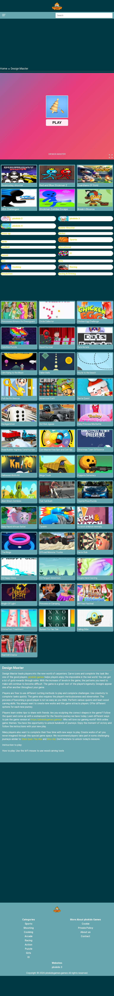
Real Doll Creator (9, 655)
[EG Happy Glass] (19, 574)
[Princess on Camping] (57, 600)
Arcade (28, 936)
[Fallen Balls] (57, 369)
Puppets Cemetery (86, 475)
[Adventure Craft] (57, 395)
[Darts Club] (95, 549)
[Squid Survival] (57, 343)
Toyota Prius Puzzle (87, 501)
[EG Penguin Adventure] (57, 574)
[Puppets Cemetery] (95, 472)
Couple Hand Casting (87, 578)
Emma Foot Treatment (12, 629)
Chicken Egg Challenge (88, 321)
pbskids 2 (17, 218)
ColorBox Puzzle (9, 347)
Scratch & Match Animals (89, 526)
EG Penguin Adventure (50, 578)
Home (3, 68)
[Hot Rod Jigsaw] (57, 420)
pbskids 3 (75, 218)
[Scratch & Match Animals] (95, 523)
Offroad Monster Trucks (51, 552)
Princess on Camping (49, 603)
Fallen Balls (44, 373)
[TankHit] (57, 523)
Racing (73, 267)
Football (5, 247)
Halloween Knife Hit (10, 475)
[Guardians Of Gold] (95, 181)
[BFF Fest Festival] (95, 600)
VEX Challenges (10, 209)
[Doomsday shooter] (19, 181)
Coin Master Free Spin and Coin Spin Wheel (59, 449)
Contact (85, 936)
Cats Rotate (83, 347)
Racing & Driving (67, 273)
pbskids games (36, 677)
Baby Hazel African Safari (13, 526)
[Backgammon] (19, 420)
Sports (73, 239)
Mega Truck (45, 475)
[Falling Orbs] (95, 625)
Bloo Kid (51, 739)
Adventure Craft (47, 398)
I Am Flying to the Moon (12, 373)
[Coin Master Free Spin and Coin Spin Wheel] (57, 446)
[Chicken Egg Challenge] (95, 318)
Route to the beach (86, 373)
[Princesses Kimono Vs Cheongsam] (19, 318)
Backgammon (8, 424)
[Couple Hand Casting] (95, 574)
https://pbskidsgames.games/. (46, 719)
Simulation (6, 273)
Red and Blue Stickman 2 (53, 185)
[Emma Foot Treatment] (19, 625)
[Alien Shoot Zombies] (19, 497)
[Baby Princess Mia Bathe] (95, 420)
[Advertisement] (57, 42)
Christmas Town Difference (90, 449)
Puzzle (28, 948)
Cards (4, 241)
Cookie (85, 923)
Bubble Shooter (66, 227)
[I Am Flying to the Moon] (19, 369)
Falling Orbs (82, 629)
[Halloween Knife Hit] (19, 472)
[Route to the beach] (95, 369)
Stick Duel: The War (32, 739)
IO (71, 253)
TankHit (43, 526)
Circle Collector (46, 321)
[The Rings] (19, 549)
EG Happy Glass (8, 578)
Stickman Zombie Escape (53, 209)
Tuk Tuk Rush (45, 501)
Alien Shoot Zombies (11, 501)
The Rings (6, 552)
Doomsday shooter (12, 185)
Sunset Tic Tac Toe (48, 629)
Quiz (3, 261)
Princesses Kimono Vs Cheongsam (18, 321)
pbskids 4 (17, 225)
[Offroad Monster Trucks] (57, 549)
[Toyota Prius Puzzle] (95, 497)
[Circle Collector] (57, 318)
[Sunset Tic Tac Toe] (57, 625)
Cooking (16, 267)
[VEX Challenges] (19, 205)
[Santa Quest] (95, 395)
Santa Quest (83, 398)
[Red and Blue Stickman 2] (57, 181)
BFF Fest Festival (85, 603)
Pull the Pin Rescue (10, 398)
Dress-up (5, 233)
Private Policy (85, 927)
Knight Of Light (8, 603)
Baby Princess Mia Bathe (89, 424)
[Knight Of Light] (19, 600)
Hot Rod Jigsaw (46, 424)
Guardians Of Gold (87, 185)
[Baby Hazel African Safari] (19, 523)
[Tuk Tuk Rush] (57, 497)
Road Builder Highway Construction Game (21, 449)
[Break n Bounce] (95, 205)
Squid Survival (46, 347)
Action (28, 944)
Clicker (61, 233)
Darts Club (82, 552)
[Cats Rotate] (95, 343)
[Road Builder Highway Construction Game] (19, 446)
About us (85, 932)
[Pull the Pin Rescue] (19, 395)
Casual (4, 255)
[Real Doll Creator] (19, 651)
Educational (64, 247)
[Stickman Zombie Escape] (57, 205)
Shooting (28, 927)
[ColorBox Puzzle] (19, 343)
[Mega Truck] (57, 472)
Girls (60, 261)
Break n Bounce (86, 209)
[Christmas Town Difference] (95, 446)
